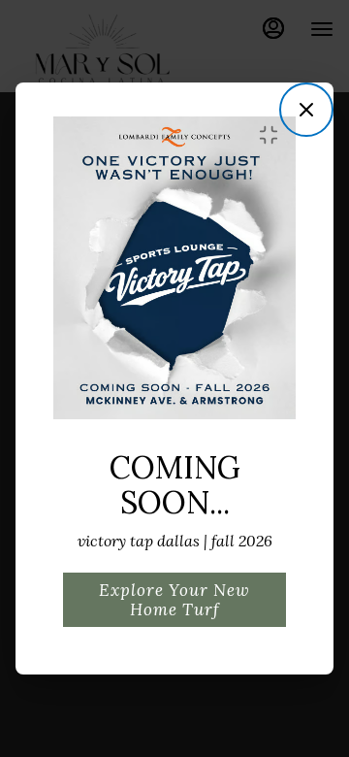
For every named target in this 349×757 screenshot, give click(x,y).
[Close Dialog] (306, 109)
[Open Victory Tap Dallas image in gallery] (274, 134)
